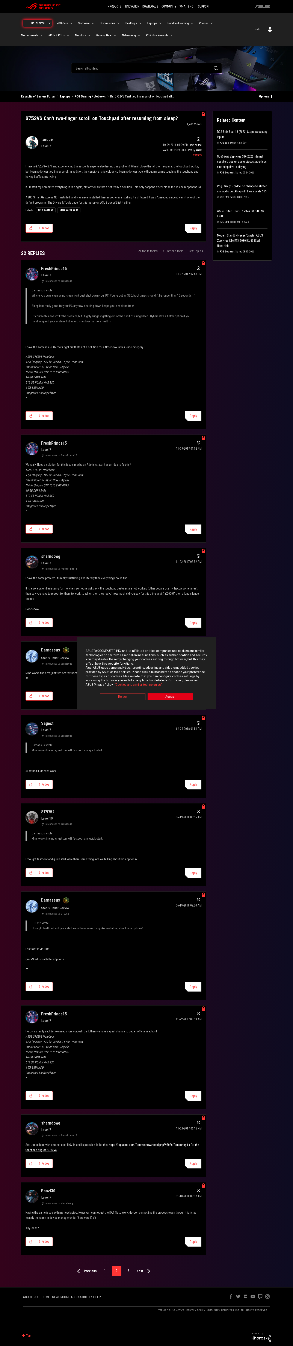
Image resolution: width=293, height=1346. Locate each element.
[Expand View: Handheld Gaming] (192, 23)
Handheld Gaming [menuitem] (178, 23)
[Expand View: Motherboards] (41, 35)
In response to (58, 281)
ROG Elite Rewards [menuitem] (157, 35)
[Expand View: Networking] (139, 35)
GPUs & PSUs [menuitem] (56, 35)
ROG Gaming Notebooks (90, 96)
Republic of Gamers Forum (38, 96)
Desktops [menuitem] (131, 23)
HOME (45, 1297)
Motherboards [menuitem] (29, 35)
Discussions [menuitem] (107, 23)
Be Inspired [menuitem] (38, 23)
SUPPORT (204, 6)
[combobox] (146, 68)
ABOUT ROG (31, 1297)
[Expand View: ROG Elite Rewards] (171, 35)
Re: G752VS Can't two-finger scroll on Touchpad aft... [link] (142, 96)
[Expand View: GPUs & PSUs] (68, 35)
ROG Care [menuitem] (62, 23)
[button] (31, 228)
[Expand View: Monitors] (89, 35)
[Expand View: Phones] (212, 23)
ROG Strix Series (228, 142)
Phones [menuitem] (203, 23)
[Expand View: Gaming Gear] (115, 35)
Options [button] (264, 96)
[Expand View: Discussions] (118, 23)
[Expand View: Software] (93, 23)
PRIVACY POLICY (195, 1310)
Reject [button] (122, 697)
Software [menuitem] (84, 23)
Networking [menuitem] (129, 35)
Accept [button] (170, 697)
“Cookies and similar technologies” (138, 684)
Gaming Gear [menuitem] (104, 35)
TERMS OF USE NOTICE (171, 1310)
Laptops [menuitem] (152, 23)
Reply (193, 228)
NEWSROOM (60, 1297)
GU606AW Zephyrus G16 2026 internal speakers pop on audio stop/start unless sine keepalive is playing (242, 162)
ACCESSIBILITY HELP (86, 1297)
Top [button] (28, 1335)
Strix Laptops (45, 210)
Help (257, 29)
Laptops (65, 96)
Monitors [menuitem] (80, 35)
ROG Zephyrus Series (231, 172)
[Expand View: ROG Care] (71, 23)
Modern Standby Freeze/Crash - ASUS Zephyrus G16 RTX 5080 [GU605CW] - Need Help (240, 241)
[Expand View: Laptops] (160, 23)
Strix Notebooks (69, 210)
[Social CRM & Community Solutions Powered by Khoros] (261, 1337)
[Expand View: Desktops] (140, 23)
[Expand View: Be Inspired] (49, 23)
